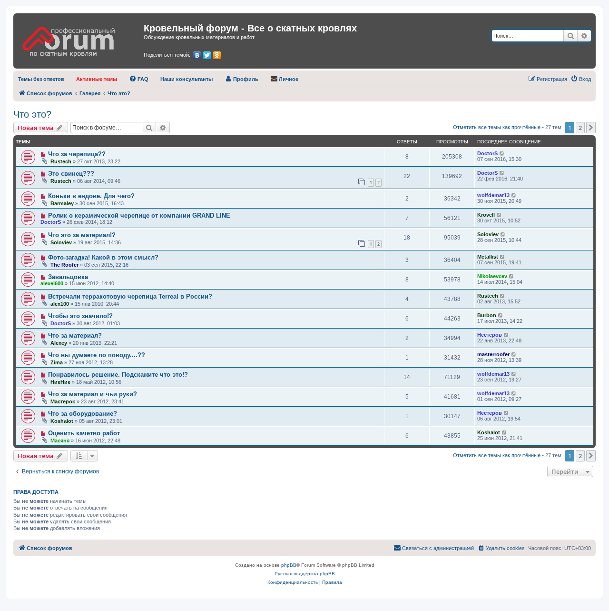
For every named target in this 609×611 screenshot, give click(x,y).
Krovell (486, 215)
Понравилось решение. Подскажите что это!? (118, 374)
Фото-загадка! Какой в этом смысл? (103, 257)
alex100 (59, 304)
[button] (591, 127)
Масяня (59, 440)
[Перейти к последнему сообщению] (502, 153)
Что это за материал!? (82, 235)
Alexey (58, 343)
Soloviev (61, 242)
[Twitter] (207, 55)
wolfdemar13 (493, 195)
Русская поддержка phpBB (305, 573)
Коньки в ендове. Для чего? (91, 196)
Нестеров (489, 335)
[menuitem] (41, 79)
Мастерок (62, 401)
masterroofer (493, 354)
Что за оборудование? (82, 413)
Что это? (32, 114)
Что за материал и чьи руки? (92, 394)
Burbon (486, 315)
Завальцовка (68, 276)
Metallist (487, 257)
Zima (56, 362)
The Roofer (64, 265)
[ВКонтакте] (197, 55)
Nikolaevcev (492, 276)
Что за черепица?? (77, 154)
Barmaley (62, 203)
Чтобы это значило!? (80, 316)
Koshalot (61, 421)
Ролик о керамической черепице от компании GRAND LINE (139, 215)
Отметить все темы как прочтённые (496, 127)
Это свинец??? (71, 173)
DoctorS (487, 153)
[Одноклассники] (217, 55)
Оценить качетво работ (84, 433)
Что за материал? (75, 335)
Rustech (60, 161)
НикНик (60, 382)
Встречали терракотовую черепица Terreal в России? (130, 296)
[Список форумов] (80, 38)
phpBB (288, 565)
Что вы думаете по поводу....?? (96, 355)
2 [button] (580, 127)
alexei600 (51, 283)
